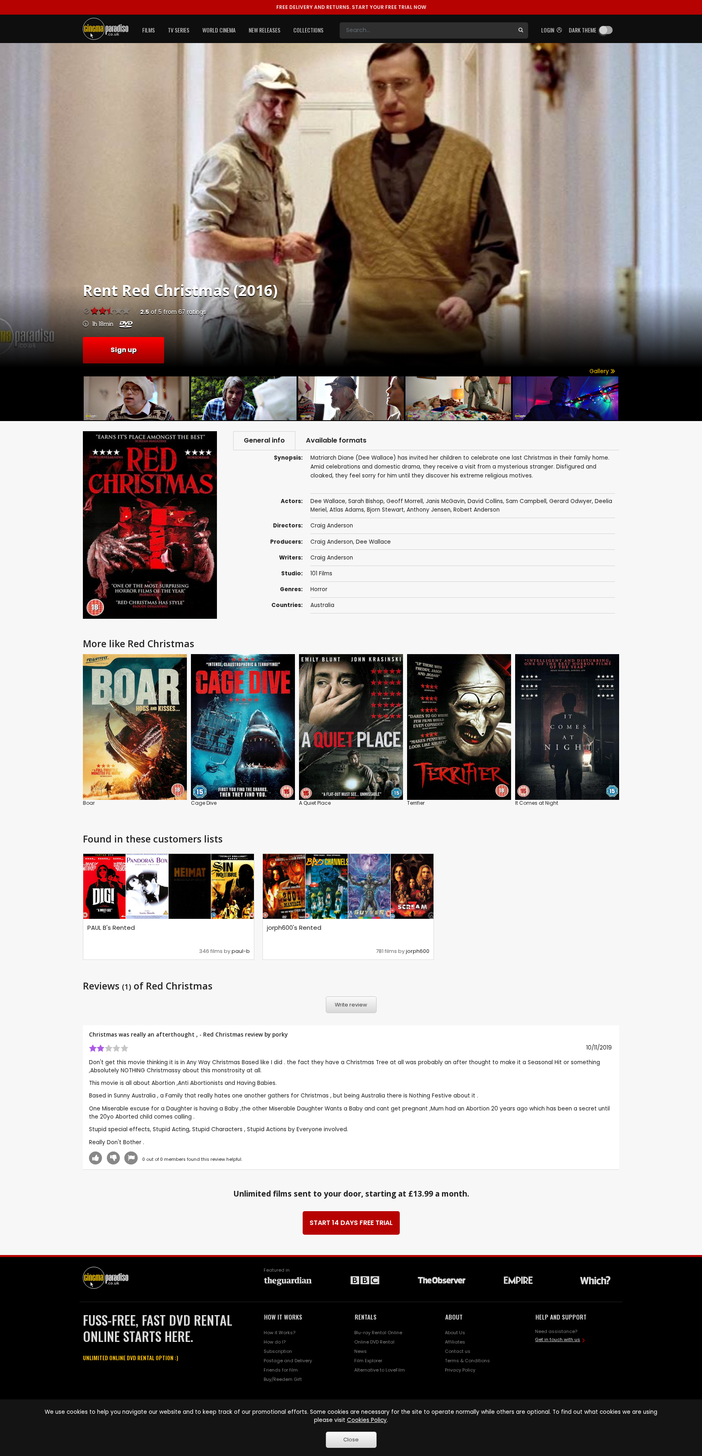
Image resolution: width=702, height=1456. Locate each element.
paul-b (241, 951)
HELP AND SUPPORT (561, 1316)
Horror (318, 589)
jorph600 (417, 951)
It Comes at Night (536, 802)
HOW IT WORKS (283, 1316)
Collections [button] (308, 30)
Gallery (600, 371)
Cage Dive (204, 802)
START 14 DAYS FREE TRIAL (351, 1222)
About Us (455, 1332)
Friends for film (281, 1370)
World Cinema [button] (219, 30)
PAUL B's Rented (111, 927)
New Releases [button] (264, 30)
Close (351, 1439)
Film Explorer (368, 1360)
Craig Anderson (331, 542)
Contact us (457, 1351)
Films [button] (148, 30)
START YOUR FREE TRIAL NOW (351, 7)
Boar (89, 802)
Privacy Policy (460, 1370)
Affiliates (455, 1342)
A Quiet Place (315, 802)
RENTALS (366, 1316)
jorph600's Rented (294, 927)
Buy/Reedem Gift (283, 1379)
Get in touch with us (557, 1339)
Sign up (123, 349)
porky (280, 1034)
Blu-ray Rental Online (378, 1332)
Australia (322, 605)
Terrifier (416, 802)
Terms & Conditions (467, 1360)
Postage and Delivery (288, 1360)
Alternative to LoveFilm (379, 1370)
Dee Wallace (373, 542)
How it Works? (279, 1332)
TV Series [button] (178, 30)
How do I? (275, 1342)
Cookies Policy (367, 1420)
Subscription (278, 1351)
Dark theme (582, 30)
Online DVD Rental (374, 1342)
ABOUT (454, 1316)
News (360, 1351)
